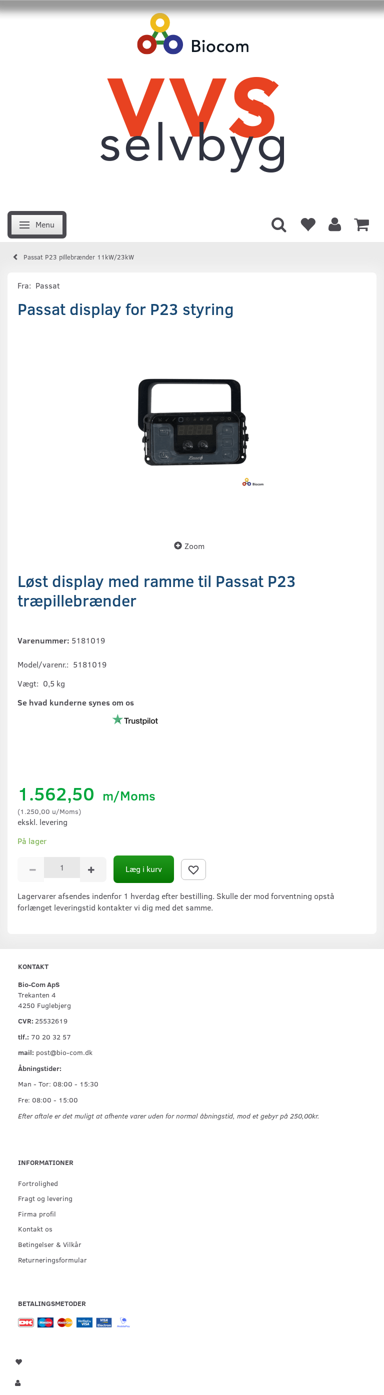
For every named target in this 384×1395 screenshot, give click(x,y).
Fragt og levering (45, 1198)
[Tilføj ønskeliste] (193, 869)
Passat (48, 285)
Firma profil (37, 1213)
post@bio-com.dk (64, 1052)
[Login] (334, 224)
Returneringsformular (52, 1259)
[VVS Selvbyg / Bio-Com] (192, 103)
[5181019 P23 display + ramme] (192, 426)
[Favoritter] (307, 224)
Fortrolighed (38, 1183)
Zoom (194, 545)
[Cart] (361, 224)
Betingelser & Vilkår (50, 1244)
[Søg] (279, 224)
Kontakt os (35, 1229)
